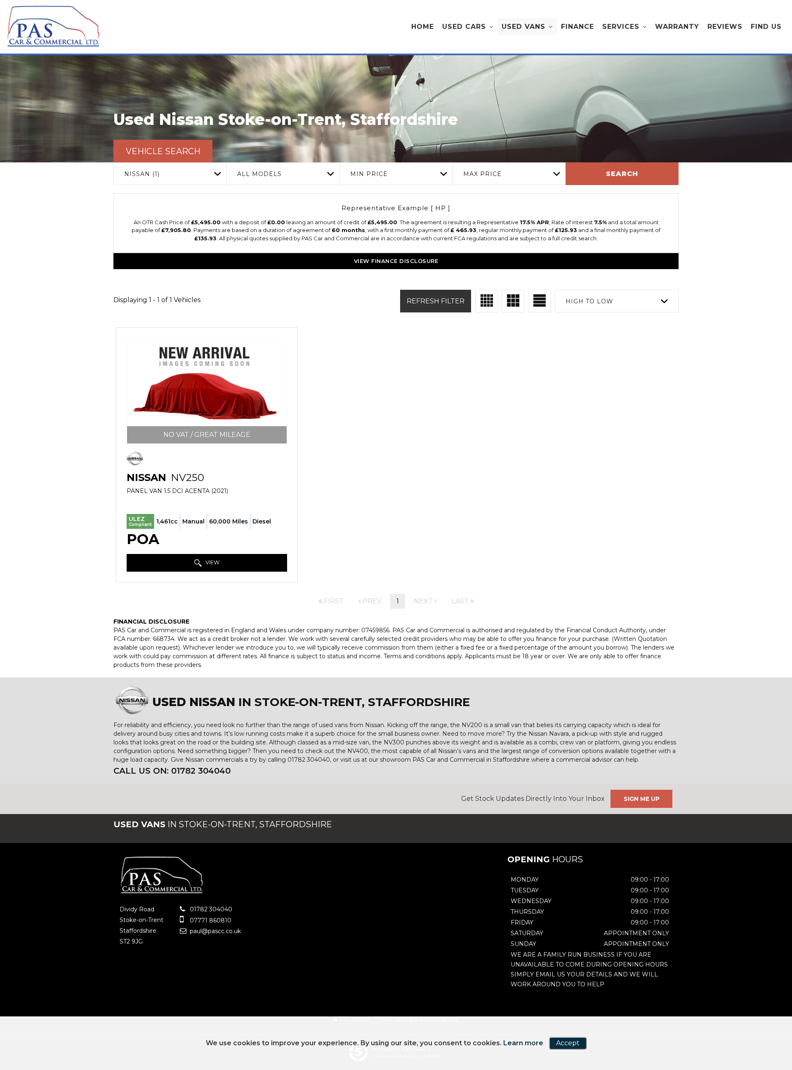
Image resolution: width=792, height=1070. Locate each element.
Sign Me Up (642, 798)
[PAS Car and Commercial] (53, 26)
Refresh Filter (435, 301)
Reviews (724, 27)
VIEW (211, 562)
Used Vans (523, 27)
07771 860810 (209, 920)
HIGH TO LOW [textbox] (589, 301)
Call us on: (172, 771)
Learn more (523, 1043)
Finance (577, 27)
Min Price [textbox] (369, 174)
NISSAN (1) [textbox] (142, 174)
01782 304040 (210, 909)
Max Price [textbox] (482, 174)
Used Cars (464, 27)
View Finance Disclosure (396, 261)
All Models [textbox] (259, 174)
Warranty (677, 27)
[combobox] (169, 173)
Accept (568, 1043)
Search (622, 174)
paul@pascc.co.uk (214, 931)
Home (422, 27)
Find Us (766, 27)
